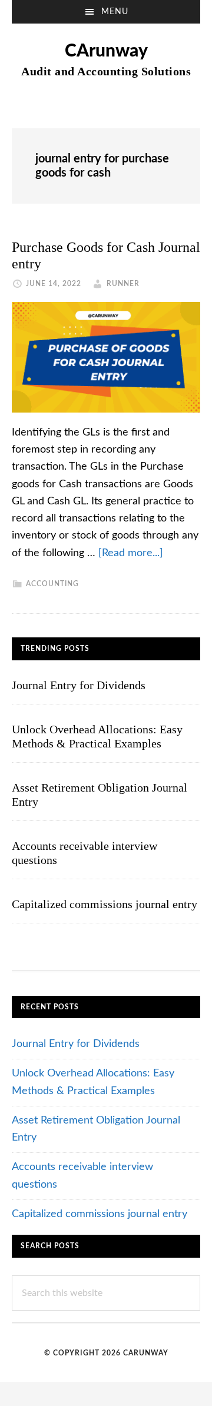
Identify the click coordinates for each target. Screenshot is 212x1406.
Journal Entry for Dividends (78, 685)
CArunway (106, 51)
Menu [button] (114, 12)
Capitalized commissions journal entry (104, 904)
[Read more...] (130, 553)
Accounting (52, 583)
